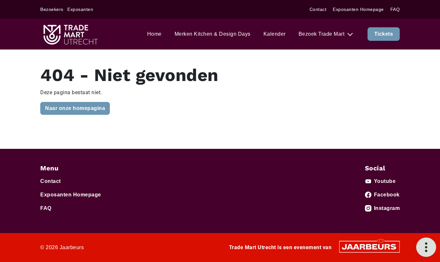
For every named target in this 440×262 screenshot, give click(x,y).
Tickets (383, 34)
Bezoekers (51, 9)
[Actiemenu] (426, 247)
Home (154, 34)
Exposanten (80, 9)
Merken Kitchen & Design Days (213, 34)
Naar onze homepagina (75, 108)
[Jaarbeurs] (369, 246)
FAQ (395, 9)
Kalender (274, 34)
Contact (318, 9)
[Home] (70, 34)
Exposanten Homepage (358, 9)
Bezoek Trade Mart (322, 34)
